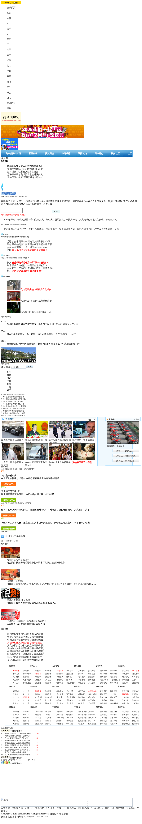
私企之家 (48, 721)
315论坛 (47, 715)
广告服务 (50, 808)
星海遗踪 (103, 677)
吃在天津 (113, 724)
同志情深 (16, 680)
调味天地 (113, 721)
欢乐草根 (69, 671)
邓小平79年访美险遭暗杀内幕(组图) (24, 657)
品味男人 (59, 691)
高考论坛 (125, 718)
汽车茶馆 (69, 712)
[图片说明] (29, 366)
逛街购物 (38, 683)
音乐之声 (81, 677)
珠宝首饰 (48, 683)
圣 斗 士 (113, 700)
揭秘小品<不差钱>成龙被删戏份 (36, 300)
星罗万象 (81, 691)
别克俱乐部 (92, 718)
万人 (9, 271)
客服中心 (61, 808)
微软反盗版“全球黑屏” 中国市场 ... (17, 748)
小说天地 (135, 697)
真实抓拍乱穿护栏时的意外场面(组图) (25, 645)
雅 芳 (16, 700)
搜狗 (9, 108)
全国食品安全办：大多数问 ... (16, 406)
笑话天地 (91, 671)
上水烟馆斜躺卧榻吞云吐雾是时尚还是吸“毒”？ (18, 469)
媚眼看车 (59, 721)
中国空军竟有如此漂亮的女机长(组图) (25, 651)
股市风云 (16, 715)
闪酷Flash (103, 697)
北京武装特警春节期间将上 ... (16, 416)
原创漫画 (113, 691)
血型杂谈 (91, 700)
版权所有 (63, 814)
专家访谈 (38, 703)
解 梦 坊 (81, 703)
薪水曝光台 (126, 724)
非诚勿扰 (26, 671)
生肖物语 (81, 700)
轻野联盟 (69, 721)
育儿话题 (48, 700)
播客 (9, 76)
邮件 (9, 87)
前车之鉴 (38, 718)
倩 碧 (26, 694)
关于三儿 (16, 683)
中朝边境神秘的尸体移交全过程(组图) (25, 640)
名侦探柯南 (114, 703)
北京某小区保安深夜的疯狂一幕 (35, 312)
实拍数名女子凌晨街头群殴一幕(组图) (25, 648)
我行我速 (91, 715)
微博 (9, 82)
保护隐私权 (83, 808)
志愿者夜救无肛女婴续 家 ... (16, 397)
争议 (9, 262)
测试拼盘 (81, 697)
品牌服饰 (38, 680)
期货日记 (26, 721)
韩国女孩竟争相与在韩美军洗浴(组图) (25, 634)
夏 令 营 (91, 712)
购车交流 (59, 715)
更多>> (91, 419)
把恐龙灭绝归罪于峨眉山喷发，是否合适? (32, 268)
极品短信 (81, 683)
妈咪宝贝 (48, 694)
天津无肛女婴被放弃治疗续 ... (16, 409)
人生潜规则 (27, 680)
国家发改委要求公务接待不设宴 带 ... (18, 745)
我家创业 (16, 718)
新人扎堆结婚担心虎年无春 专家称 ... (18, 755)
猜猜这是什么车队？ (115, 446)
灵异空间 (125, 691)
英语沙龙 (135, 715)
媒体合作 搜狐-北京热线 (18, 600)
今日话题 (66, 153)
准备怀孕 (48, 691)
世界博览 (59, 683)
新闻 (9, 13)
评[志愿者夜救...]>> (70, 343)
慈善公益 (69, 674)
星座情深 (91, 697)
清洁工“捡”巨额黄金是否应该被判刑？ (15, 258)
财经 (9, 39)
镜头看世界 (70, 683)
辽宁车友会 (82, 718)
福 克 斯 (81, 724)
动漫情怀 (103, 691)
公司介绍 (109, 808)
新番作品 (103, 703)
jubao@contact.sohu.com (36, 816)
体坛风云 (125, 671)
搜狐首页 (11, 7)
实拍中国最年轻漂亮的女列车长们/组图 (31, 241)
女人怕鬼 (16, 677)
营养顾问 (103, 715)
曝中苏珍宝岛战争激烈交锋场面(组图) (25, 637)
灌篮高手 (113, 697)
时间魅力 (59, 700)
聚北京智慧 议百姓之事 (18, 560)
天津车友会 (82, 715)
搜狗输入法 (17, 808)
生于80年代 (27, 674)
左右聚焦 (48, 718)
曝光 (9, 244)
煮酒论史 (135, 694)
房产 (9, 55)
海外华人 (69, 677)
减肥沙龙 (48, 677)
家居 (9, 60)
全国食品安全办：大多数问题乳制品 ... (19, 733)
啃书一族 (125, 703)
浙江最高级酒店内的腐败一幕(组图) (14, 224)
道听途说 (59, 674)
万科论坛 (48, 724)
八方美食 (103, 718)
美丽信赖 (16, 691)
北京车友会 (82, 712)
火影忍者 (103, 700)
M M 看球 (135, 677)
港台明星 (103, 671)
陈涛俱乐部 (114, 683)
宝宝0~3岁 (48, 697)
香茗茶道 (113, 718)
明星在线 (113, 677)
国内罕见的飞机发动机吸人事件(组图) (25, 654)
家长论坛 (135, 712)
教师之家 (125, 715)
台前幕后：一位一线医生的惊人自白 (29, 247)
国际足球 (135, 674)
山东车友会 (92, 724)
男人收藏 (69, 691)
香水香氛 (48, 671)
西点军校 (113, 712)
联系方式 (71, 808)
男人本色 (59, 703)
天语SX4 (91, 721)
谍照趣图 (69, 715)
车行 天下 (60, 712)
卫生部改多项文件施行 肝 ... (16, 404)
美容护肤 (38, 671)
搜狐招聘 (39, 808)
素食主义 (103, 721)
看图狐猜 (82, 153)
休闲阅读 (135, 700)
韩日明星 (103, 674)
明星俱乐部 (104, 680)
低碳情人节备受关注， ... (17, 536)
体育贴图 (125, 680)
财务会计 (125, 721)
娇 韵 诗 (16, 694)
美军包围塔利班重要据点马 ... (16, 399)
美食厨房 (103, 712)
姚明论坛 (125, 677)
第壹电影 (91, 677)
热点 (9, 247)
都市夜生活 (27, 683)
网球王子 (103, 694)
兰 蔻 (26, 691)
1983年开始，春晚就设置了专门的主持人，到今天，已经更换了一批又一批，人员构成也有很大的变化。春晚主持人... (61, 219)
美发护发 (38, 677)
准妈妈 (37, 694)
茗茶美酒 (69, 700)
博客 (9, 92)
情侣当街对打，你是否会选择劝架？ (29, 265)
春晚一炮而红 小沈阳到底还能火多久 (25, 169)
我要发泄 (135, 724)
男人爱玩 (69, 703)
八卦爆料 (81, 671)
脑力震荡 (91, 680)
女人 (9, 65)
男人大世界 (70, 697)
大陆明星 (113, 671)
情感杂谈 (26, 677)
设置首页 (5, 808)
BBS (9, 98)
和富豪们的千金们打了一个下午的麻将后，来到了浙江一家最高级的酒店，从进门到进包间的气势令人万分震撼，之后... (62, 229)
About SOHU (97, 808)
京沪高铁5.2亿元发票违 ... (15, 401)
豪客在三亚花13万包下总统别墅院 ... (18, 743)
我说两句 (11, 103)
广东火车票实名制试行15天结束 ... (17, 738)
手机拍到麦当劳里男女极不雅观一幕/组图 (32, 244)
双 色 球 (125, 683)
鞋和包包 (48, 680)
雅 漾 (26, 703)
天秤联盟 (91, 703)
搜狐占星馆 (92, 694)
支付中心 (29, 808)
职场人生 (135, 721)
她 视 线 (69, 680)
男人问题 (59, 694)
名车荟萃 (69, 718)
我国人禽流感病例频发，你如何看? (14, 197)
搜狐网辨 (49, 153)
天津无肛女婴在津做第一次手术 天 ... (18, 736)
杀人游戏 (91, 683)
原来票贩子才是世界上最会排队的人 (25, 174)
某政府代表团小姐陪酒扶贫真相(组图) (25, 660)
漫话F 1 (135, 680)
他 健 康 (59, 697)
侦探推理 (81, 680)
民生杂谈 (16, 724)
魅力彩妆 (48, 674)
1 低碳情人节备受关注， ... (11, 760)
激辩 (9, 265)
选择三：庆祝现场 (125, 461)
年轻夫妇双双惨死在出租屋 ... (16, 413)
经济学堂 (26, 724)
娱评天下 (81, 674)
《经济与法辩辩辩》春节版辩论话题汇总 (27, 621)
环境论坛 (59, 680)
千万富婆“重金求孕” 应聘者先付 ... (17, 750)
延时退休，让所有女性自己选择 (22, 171)
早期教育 (48, 703)
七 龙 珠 (113, 694)
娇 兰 (16, 697)
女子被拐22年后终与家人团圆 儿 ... (17, 752)
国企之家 (38, 721)
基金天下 (16, 712)
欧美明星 (113, 674)
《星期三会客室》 (15, 581)
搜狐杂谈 (135, 691)
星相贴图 (81, 694)
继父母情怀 (39, 697)
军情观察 (59, 677)
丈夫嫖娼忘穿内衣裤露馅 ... (17, 394)
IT (8, 44)
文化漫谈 (135, 703)
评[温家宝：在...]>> (69, 324)
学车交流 (69, 724)
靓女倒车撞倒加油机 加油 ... (15, 411)
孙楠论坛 (103, 683)
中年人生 (16, 674)
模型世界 (59, 724)
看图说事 (33, 153)
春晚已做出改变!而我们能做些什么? (24, 177)
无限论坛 (16, 721)
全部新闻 (130, 808)
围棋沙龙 (135, 683)
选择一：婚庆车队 (125, 451)
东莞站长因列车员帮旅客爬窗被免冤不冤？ (17, 503)
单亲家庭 (38, 700)
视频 (9, 71)
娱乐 (9, 29)
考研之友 (135, 718)
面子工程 (69, 694)
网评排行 (99, 153)
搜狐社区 (115, 153)
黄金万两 (26, 715)
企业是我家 (39, 724)
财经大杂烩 (39, 712)
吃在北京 (113, 715)
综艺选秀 (91, 674)
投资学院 (26, 718)
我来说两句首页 (13, 153)
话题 (9, 241)
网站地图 (120, 808)
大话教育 (125, 712)
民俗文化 (125, 700)
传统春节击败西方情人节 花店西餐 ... (18, 740)
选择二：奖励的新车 (126, 456)
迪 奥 (26, 700)
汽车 (9, 49)
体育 (9, 18)
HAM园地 (60, 718)
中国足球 (125, 674)
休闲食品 (103, 724)
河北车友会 (82, 721)
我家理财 (26, 712)
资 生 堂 (16, 703)
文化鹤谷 (125, 697)
